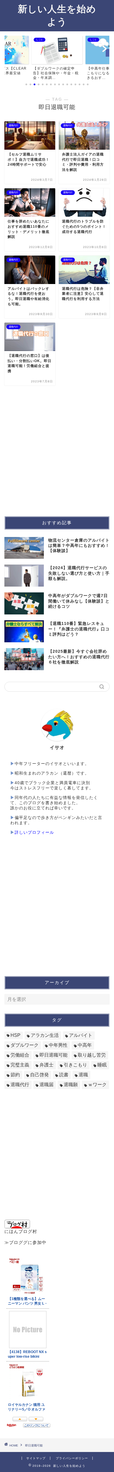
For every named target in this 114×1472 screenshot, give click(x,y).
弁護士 (46, 1064)
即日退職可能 (53, 1055)
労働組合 (20, 1055)
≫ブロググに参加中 (25, 1242)
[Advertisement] (57, 450)
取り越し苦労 (92, 1055)
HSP (15, 1035)
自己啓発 (39, 1074)
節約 (15, 1074)
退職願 (71, 1084)
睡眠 (102, 1064)
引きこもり (75, 1064)
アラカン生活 (45, 1035)
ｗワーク (97, 1084)
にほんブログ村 (20, 1231)
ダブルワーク (25, 1045)
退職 (83, 1074)
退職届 (46, 1084)
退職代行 (20, 1084)
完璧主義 (20, 1064)
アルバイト (80, 1035)
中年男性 (58, 1045)
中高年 (85, 1045)
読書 (63, 1074)
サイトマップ (36, 1458)
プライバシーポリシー (72, 1458)
